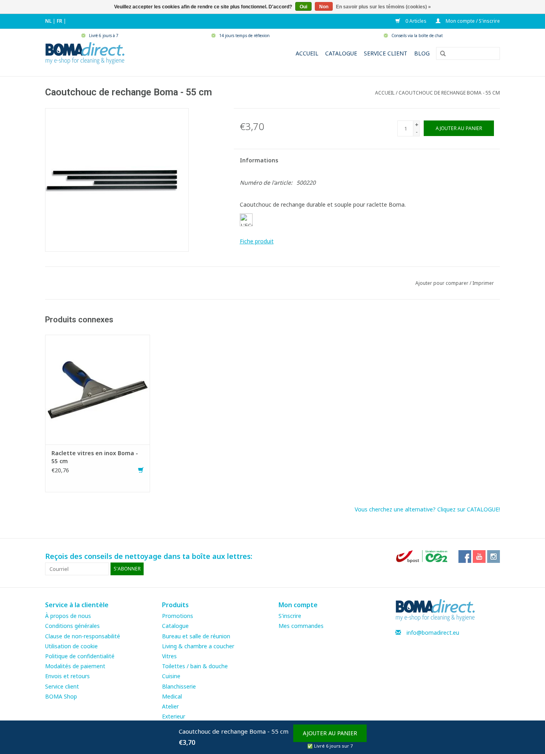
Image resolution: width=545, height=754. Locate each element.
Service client (385, 53)
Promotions (177, 616)
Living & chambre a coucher (198, 646)
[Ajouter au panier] (141, 470)
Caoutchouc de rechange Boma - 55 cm (449, 92)
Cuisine (171, 676)
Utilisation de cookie (71, 646)
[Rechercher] (440, 54)
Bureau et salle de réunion (196, 636)
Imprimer (483, 283)
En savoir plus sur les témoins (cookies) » (383, 7)
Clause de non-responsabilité (82, 636)
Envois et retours (67, 676)
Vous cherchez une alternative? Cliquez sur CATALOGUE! (427, 509)
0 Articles (415, 21)
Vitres (169, 656)
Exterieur (173, 716)
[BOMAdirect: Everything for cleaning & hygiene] (85, 52)
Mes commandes (301, 626)
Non (323, 7)
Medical (172, 696)
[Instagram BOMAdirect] (493, 556)
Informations (259, 160)
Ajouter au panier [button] (330, 733)
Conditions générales (72, 626)
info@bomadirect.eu (433, 632)
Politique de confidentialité (80, 656)
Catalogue (341, 53)
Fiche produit (257, 241)
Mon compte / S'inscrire (472, 21)
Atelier (170, 706)
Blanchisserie (179, 686)
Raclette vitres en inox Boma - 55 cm (94, 457)
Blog (422, 53)
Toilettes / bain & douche (195, 666)
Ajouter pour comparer (442, 283)
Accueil (307, 53)
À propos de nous (68, 616)
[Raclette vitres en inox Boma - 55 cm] (97, 389)
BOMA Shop (61, 696)
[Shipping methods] (422, 556)
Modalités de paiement (75, 666)
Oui (303, 7)
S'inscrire (289, 616)
